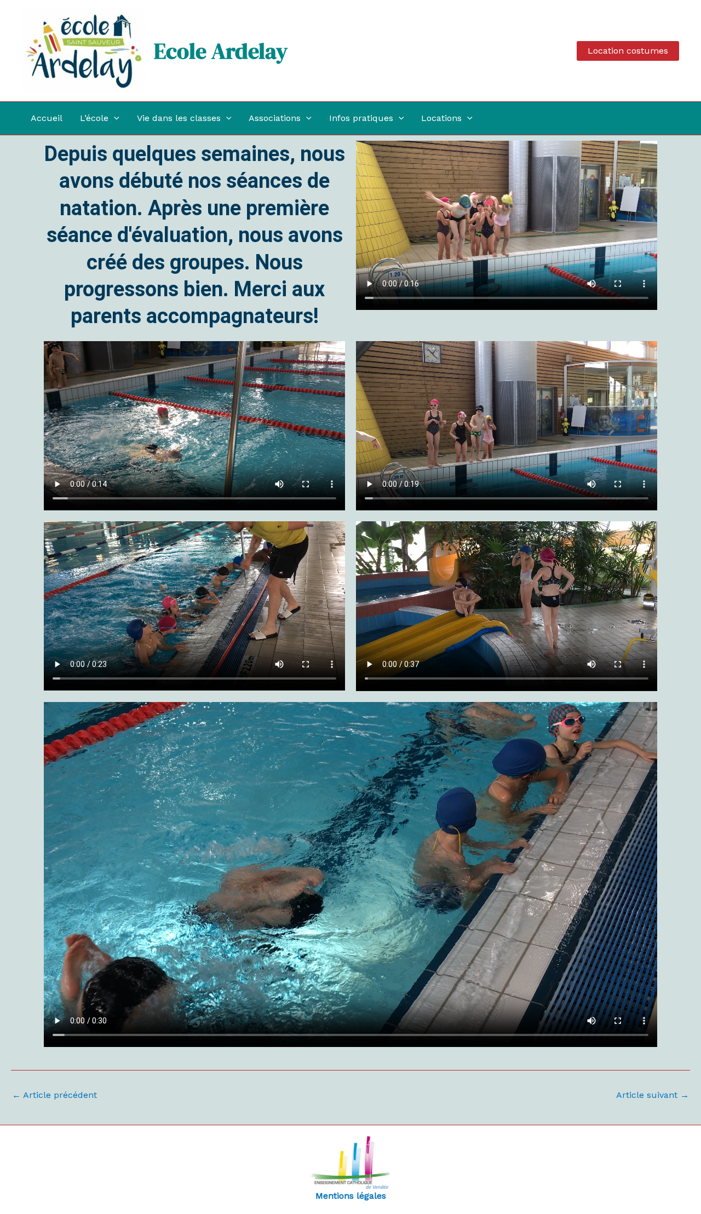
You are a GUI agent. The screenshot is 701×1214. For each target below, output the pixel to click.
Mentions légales (350, 1195)
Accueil (46, 118)
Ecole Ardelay (221, 51)
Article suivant (652, 1095)
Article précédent (54, 1095)
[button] (628, 51)
